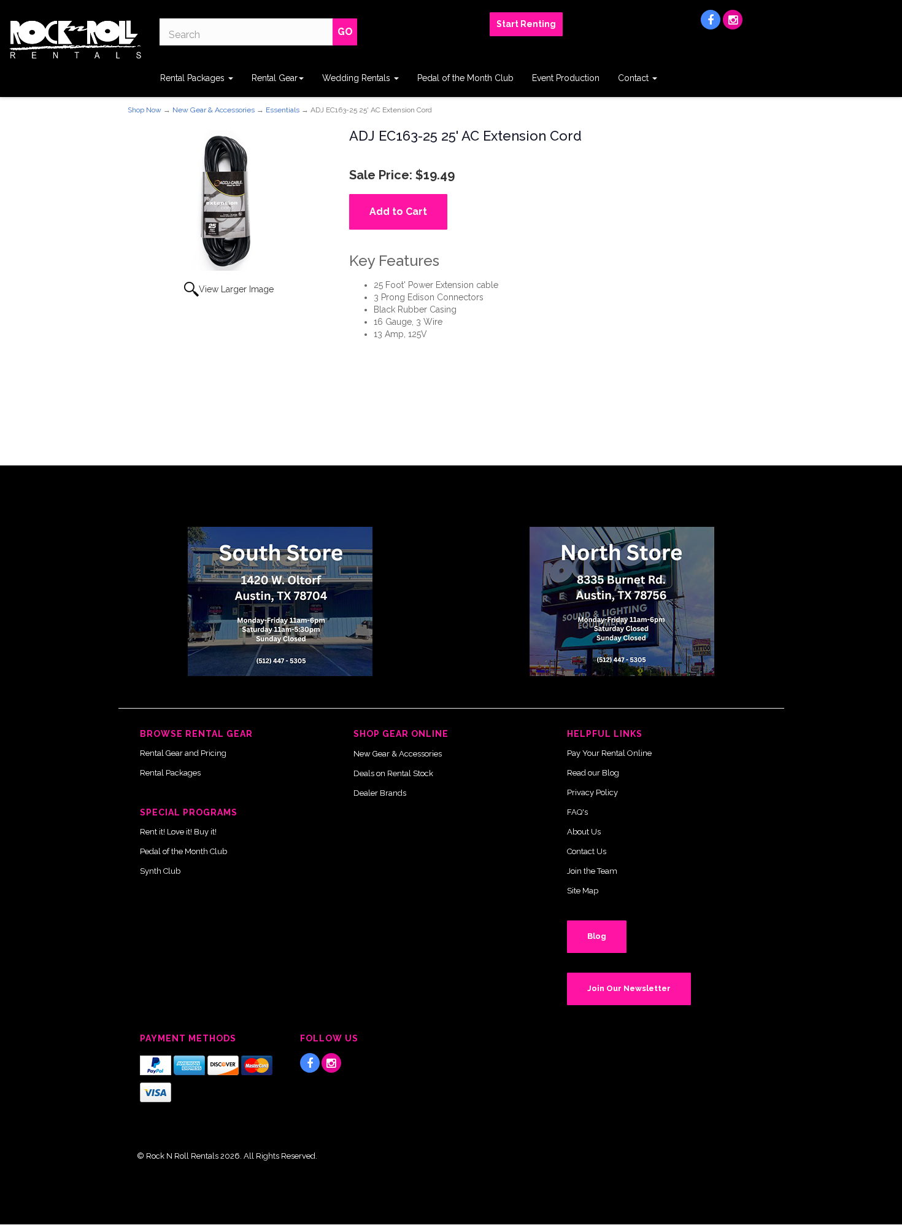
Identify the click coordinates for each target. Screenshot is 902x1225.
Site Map (582, 890)
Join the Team (592, 871)
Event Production (565, 78)
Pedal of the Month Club (465, 78)
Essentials (282, 110)
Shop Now (144, 110)
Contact (634, 78)
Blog (596, 936)
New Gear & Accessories (213, 110)
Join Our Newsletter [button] (629, 988)
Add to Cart (398, 211)
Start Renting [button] (526, 24)
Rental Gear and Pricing (183, 753)
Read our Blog (593, 772)
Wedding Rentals (357, 78)
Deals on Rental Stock (393, 773)
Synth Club (160, 871)
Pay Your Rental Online (609, 753)
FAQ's (577, 812)
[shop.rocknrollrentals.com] (75, 39)
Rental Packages (193, 78)
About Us (584, 831)
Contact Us (586, 851)
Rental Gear (275, 78)
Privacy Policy (592, 792)
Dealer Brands (379, 793)
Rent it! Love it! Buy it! (178, 831)
